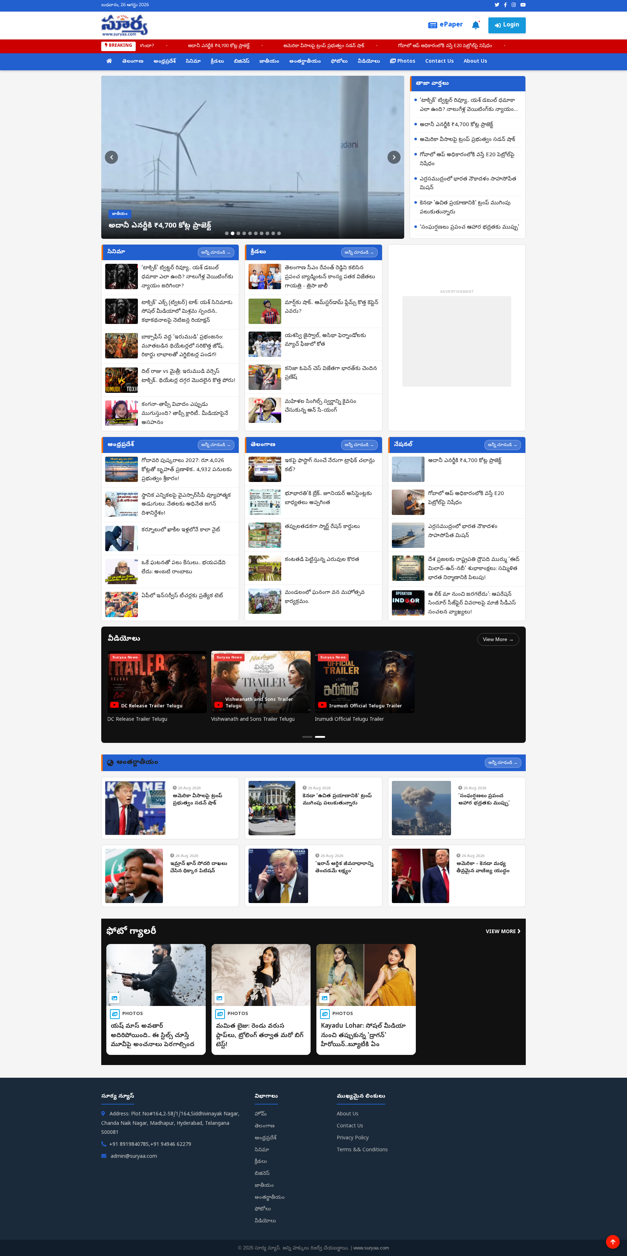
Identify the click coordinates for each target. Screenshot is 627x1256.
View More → (498, 639)
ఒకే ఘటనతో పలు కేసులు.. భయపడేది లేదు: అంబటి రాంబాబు (184, 568)
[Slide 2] (232, 233)
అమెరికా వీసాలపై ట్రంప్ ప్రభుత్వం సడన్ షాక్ (340, 46)
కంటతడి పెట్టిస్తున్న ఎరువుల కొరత (322, 559)
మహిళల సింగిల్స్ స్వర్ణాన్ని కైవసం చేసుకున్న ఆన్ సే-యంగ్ (320, 406)
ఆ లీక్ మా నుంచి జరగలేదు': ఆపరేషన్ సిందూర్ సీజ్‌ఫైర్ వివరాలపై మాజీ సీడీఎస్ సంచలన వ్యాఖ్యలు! (472, 603)
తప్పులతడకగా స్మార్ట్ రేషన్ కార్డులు (322, 527)
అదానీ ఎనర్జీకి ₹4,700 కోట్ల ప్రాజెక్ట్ (235, 46)
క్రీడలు (217, 61)
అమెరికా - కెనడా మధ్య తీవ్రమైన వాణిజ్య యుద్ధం (482, 868)
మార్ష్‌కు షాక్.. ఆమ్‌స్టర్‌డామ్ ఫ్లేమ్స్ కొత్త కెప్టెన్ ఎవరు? (331, 307)
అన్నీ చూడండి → (216, 252)
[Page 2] (320, 737)
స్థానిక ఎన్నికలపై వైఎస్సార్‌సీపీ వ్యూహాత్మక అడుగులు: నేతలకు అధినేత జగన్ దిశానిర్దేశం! (186, 504)
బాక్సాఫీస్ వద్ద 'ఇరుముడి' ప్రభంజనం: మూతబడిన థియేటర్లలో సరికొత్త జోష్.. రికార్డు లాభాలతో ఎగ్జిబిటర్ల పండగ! (183, 346)
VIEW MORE (503, 932)
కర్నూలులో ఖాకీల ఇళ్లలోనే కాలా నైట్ (181, 530)
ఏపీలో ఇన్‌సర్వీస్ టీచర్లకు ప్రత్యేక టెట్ (182, 596)
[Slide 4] (244, 233)
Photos (405, 61)
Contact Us (439, 61)
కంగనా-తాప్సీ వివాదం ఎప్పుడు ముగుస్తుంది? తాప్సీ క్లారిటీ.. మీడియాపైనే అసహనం (185, 414)
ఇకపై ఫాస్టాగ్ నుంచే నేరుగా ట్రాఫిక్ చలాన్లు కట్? (330, 465)
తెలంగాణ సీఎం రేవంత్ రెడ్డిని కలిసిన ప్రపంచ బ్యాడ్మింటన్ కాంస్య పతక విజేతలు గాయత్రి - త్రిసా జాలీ (330, 277)
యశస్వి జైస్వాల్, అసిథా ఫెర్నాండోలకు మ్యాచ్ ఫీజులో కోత (325, 340)
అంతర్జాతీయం (305, 61)
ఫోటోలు (339, 61)
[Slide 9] (273, 233)
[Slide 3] (238, 233)
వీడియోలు (369, 61)
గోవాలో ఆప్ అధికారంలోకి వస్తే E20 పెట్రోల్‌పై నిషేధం (461, 46)
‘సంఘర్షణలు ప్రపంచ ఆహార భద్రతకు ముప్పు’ (469, 227)
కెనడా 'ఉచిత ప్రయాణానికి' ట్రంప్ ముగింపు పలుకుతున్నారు (465, 208)
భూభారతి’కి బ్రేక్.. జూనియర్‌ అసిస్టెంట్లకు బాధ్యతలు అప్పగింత (328, 498)
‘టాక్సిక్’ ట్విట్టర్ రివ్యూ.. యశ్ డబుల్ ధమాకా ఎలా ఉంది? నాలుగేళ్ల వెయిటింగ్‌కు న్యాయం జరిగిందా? (467, 106)
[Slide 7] (261, 233)
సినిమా (193, 61)
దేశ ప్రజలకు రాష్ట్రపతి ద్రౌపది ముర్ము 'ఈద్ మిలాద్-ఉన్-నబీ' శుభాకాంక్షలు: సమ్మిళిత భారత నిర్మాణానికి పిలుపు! (474, 569)
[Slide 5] (250, 233)
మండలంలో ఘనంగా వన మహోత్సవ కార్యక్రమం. (325, 597)
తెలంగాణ (132, 61)
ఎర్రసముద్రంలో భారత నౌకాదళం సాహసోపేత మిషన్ (468, 184)
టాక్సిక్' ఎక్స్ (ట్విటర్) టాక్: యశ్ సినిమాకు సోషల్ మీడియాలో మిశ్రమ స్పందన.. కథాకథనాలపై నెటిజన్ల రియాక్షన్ (187, 312)
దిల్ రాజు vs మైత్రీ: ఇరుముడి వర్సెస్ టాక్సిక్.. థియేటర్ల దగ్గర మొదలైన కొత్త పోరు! (188, 376)
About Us (475, 61)
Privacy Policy (353, 1138)
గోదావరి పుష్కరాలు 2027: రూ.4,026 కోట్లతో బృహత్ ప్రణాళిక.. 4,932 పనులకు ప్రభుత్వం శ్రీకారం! (187, 470)
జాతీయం (269, 61)
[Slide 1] (227, 233)
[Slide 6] (256, 233)
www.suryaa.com (371, 1248)
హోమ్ (261, 1114)
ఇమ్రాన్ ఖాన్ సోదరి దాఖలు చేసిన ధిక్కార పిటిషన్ (198, 868)
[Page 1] (307, 737)
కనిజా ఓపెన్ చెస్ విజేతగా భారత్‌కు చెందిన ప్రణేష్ (331, 373)
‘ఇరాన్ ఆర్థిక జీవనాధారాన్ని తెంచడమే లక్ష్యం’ (344, 868)
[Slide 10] (279, 233)
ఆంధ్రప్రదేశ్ (164, 61)
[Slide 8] (267, 233)
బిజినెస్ (241, 61)
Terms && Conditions (362, 1150)
